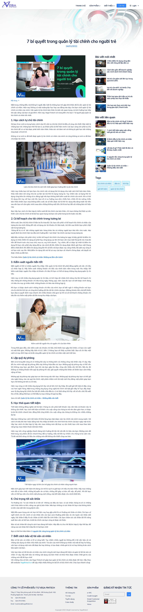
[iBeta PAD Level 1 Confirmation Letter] (110, 601)
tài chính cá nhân (104, 183)
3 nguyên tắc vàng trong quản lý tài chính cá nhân (50, 531)
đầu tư (117, 183)
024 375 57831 (20, 601)
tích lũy (126, 183)
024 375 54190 (20, 598)
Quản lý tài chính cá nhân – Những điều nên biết (39, 398)
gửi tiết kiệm (102, 189)
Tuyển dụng (69, 599)
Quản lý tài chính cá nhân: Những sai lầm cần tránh (43, 257)
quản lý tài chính (117, 189)
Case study (69, 602)
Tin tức (68, 596)
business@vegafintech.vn (24, 604)
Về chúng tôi (70, 593)
